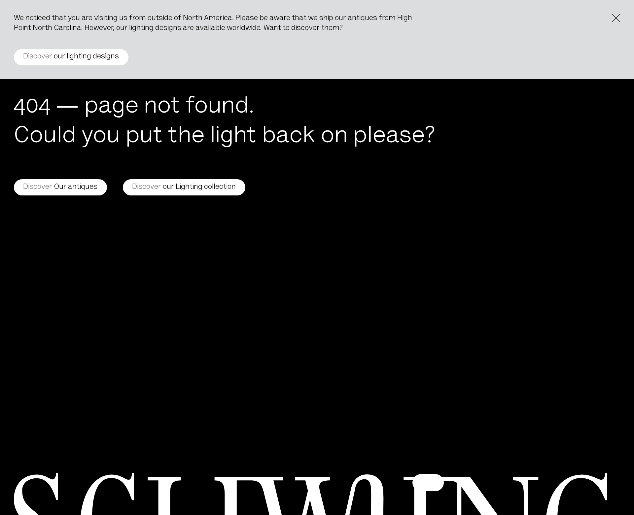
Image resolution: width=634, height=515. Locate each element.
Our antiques (60, 187)
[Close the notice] (616, 18)
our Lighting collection (184, 187)
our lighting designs (71, 56)
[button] (428, 482)
